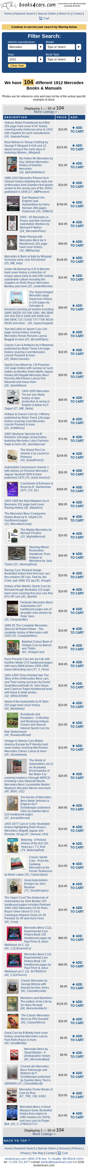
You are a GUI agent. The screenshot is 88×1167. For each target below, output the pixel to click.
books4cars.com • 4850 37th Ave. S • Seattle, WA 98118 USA (43, 1158)
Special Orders (47, 13)
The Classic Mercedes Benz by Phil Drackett (35, 1019)
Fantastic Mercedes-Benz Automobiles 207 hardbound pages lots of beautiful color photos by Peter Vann (28, 611)
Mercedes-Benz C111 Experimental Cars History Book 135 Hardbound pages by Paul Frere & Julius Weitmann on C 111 (28, 938)
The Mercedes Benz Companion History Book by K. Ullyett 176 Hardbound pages (25, 519)
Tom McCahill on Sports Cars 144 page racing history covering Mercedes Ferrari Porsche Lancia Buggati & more (26, 334)
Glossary (64, 1148)
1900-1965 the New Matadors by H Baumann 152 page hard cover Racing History (26, 504)
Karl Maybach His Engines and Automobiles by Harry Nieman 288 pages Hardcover (37, 204)
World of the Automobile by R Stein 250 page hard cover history (26, 705)
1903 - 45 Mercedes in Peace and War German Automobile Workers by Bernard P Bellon (35, 224)
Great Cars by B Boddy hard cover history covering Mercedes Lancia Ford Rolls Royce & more (26, 1038)
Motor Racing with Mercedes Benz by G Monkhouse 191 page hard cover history (33, 243)
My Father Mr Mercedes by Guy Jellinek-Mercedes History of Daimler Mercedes (36, 165)
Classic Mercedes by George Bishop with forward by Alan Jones (35, 986)
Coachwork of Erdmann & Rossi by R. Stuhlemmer (36, 487)
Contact (77, 13)
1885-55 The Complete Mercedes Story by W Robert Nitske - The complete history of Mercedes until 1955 (26, 630)
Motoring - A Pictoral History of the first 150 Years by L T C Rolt (34, 845)
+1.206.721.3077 (19, 1162)
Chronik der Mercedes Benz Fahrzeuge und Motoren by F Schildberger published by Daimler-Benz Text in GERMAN (27, 1075)
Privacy (25, 1153)
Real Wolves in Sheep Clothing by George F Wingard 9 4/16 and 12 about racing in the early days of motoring (26, 147)
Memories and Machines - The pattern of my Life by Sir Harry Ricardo (37, 1003)
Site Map (37, 1153)
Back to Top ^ (17, 1140)
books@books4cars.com (57, 1162)
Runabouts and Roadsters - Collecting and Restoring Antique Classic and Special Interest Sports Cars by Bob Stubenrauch (26, 725)
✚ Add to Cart (77, 129)
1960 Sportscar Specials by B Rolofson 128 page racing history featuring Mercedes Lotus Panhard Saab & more (26, 439)
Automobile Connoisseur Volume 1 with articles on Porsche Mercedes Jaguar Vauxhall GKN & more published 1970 (27, 472)
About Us (64, 13)
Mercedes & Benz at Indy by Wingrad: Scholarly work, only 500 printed (28, 260)
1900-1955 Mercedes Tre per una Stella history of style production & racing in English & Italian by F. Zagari (27, 399)
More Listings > (45, 112)
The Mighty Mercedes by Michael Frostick (36, 533)
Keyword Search (24, 13)
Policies (77, 1148)
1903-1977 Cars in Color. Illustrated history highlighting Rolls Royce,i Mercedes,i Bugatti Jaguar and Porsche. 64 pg (27, 829)
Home (8, 13)
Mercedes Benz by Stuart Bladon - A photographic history (37, 1054)
